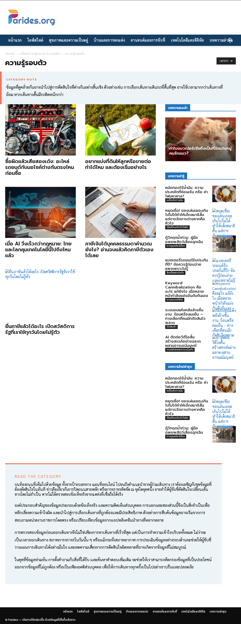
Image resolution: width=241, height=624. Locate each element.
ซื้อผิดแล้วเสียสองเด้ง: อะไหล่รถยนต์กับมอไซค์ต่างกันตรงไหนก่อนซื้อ (39, 167)
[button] (230, 40)
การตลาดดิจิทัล (175, 299)
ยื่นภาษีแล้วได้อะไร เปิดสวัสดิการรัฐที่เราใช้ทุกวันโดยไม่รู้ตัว (40, 329)
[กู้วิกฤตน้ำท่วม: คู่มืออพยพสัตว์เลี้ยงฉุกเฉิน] (224, 244)
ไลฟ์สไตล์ (35, 40)
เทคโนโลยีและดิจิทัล (187, 40)
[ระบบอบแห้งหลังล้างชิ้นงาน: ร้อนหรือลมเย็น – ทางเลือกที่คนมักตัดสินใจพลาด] (224, 323)
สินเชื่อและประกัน (175, 272)
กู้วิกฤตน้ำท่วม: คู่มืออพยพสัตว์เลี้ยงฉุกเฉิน (184, 240)
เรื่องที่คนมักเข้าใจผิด (177, 227)
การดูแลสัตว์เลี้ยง (176, 246)
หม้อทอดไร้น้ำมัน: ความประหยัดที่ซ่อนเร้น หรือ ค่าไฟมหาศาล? (186, 192)
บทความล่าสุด (221, 40)
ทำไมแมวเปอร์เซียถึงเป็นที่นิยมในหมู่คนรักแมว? (200, 150)
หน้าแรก (15, 40)
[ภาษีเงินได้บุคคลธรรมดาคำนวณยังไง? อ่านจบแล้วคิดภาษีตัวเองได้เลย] (120, 212)
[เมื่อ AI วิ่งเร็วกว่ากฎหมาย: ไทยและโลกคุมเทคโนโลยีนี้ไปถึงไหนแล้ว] (40, 212)
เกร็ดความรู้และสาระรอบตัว (40, 53)
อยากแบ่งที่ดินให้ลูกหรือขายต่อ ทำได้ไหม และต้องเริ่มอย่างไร (118, 164)
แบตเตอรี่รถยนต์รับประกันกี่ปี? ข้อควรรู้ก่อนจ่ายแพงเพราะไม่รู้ (186, 264)
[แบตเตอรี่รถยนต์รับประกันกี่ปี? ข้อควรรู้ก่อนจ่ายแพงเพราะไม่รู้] (224, 270)
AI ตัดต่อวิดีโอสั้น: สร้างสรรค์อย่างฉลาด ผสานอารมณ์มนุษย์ (183, 341)
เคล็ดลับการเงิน (175, 200)
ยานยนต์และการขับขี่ (148, 40)
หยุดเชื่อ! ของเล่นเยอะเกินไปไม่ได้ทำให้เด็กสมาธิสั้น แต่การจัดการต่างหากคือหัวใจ (186, 217)
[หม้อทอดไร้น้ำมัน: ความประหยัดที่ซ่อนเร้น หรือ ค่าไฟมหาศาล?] (224, 194)
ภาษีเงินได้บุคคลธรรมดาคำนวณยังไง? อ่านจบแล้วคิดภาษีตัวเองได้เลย (119, 249)
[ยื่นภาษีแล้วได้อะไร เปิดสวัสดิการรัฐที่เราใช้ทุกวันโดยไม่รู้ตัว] (40, 294)
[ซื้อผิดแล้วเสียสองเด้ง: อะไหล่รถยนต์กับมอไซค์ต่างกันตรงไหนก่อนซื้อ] (40, 130)
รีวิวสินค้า (171, 326)
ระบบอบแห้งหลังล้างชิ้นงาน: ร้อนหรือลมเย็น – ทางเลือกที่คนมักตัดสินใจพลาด (185, 316)
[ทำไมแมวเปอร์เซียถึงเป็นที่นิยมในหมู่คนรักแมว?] (200, 139)
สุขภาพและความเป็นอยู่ (68, 40)
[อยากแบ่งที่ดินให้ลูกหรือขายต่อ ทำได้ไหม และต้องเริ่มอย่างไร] (120, 130)
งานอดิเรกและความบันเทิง (180, 349)
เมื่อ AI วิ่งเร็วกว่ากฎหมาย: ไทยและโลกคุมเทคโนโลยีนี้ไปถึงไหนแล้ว (38, 249)
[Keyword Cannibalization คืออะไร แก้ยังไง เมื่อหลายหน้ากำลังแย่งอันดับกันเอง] (224, 296)
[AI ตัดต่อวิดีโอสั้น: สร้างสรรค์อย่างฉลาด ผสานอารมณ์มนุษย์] (224, 347)
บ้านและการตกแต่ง (109, 40)
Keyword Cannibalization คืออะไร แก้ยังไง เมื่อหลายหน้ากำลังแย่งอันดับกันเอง (186, 289)
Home (10, 53)
